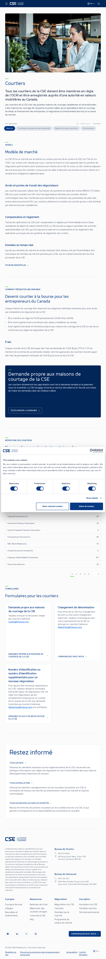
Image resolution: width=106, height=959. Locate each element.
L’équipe (9, 908)
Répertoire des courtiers (66, 128)
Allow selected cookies (52, 506)
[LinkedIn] (17, 933)
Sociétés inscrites (88, 908)
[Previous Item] (94, 574)
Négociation (86, 123)
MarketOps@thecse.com (70, 627)
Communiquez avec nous (71, 656)
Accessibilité (71, 952)
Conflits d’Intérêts (83, 953)
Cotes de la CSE (37, 915)
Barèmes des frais (39, 904)
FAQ (32, 919)
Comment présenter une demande (34, 128)
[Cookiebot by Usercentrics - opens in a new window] (91, 451)
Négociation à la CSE (64, 904)
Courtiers (59, 908)
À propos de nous (13, 904)
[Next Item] (99, 574)
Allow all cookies (86, 506)
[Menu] (6, 3)
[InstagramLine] (35, 933)
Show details (92, 498)
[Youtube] (7, 933)
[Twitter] (26, 933)
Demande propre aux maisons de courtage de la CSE (25, 655)
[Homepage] (77, 123)
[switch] (40, 488)
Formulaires (88, 128)
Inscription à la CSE (88, 904)
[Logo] (17, 3)
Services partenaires (89, 912)
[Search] (99, 4)
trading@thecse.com (18, 621)
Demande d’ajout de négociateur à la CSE (26, 717)
